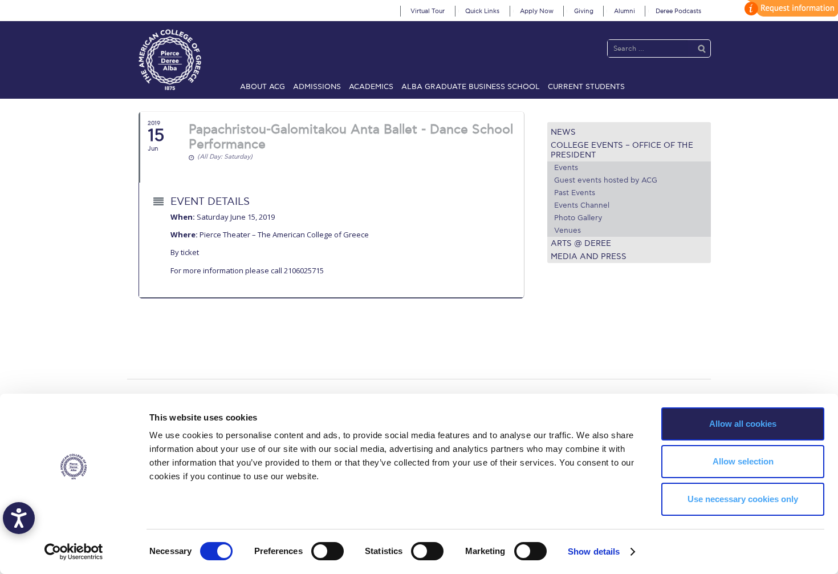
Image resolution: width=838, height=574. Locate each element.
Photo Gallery (578, 218)
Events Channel (581, 205)
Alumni (624, 11)
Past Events (574, 192)
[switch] (327, 551)
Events (566, 167)
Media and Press (589, 256)
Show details (594, 551)
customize (789, 8)
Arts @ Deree (581, 243)
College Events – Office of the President (622, 150)
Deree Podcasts (678, 11)
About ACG (262, 86)
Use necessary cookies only (743, 499)
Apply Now (537, 11)
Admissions (317, 86)
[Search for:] (648, 48)
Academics (371, 86)
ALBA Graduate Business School (470, 86)
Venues (567, 230)
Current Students (586, 86)
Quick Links (482, 11)
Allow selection (743, 461)
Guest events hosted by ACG (605, 180)
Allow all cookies (742, 424)
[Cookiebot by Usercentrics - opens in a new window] (74, 551)
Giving (583, 11)
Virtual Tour (427, 11)
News (563, 132)
